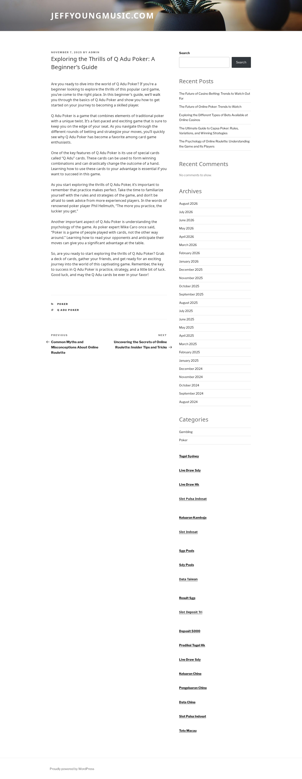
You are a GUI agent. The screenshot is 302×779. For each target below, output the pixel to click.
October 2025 (189, 286)
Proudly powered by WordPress (72, 769)
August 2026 (188, 203)
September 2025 (191, 294)
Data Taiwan (188, 579)
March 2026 (188, 245)
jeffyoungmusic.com (102, 15)
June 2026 (186, 220)
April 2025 (186, 335)
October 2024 (189, 385)
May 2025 (186, 327)
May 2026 (186, 228)
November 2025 (191, 278)
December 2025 (191, 269)
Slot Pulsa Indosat (193, 499)
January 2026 (189, 261)
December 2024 (191, 369)
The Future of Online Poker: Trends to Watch (210, 106)
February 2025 (189, 352)
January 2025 (189, 360)
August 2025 (188, 302)
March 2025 (188, 344)
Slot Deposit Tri (190, 612)
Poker (62, 304)
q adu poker (68, 310)
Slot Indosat (188, 532)
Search (184, 53)
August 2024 (188, 402)
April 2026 (186, 236)
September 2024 (191, 393)
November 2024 (191, 377)
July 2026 (186, 212)
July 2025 (186, 311)
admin (93, 52)
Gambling (186, 432)
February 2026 (189, 253)
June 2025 (186, 319)
